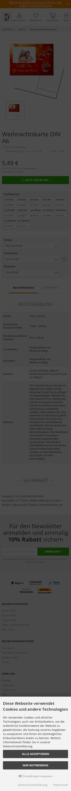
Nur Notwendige (35, 765)
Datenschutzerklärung (32, 785)
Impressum (60, 785)
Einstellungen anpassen (37, 776)
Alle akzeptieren (35, 754)
